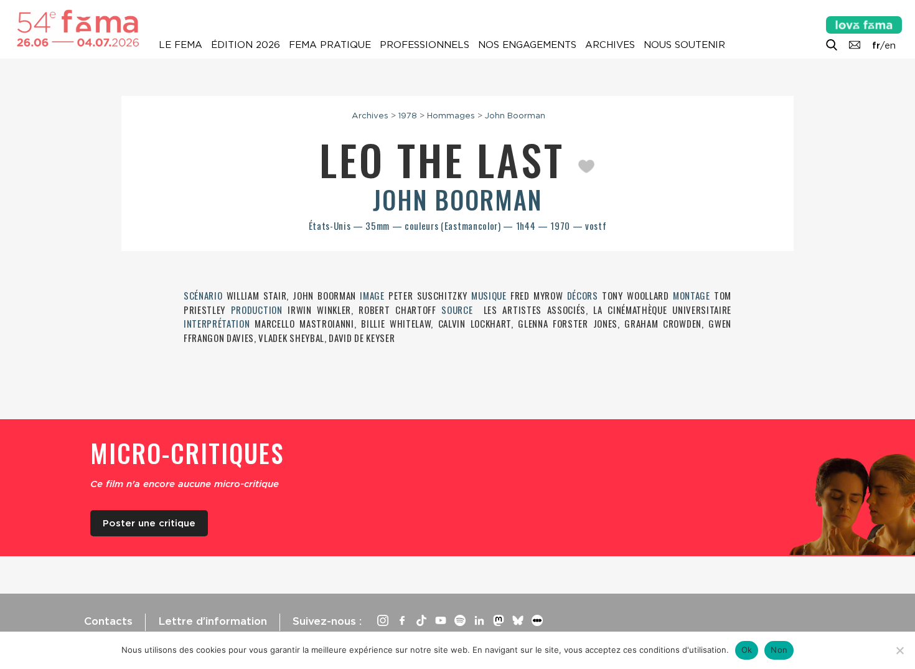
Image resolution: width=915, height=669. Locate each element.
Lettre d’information (212, 621)
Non (779, 650)
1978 (407, 115)
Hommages (451, 115)
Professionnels (424, 44)
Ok (747, 650)
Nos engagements (527, 44)
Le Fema (180, 44)
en (890, 45)
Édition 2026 (245, 44)
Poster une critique (149, 523)
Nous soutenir (684, 44)
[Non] (899, 650)
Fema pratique (330, 44)
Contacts (108, 621)
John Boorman (515, 115)
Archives (610, 44)
